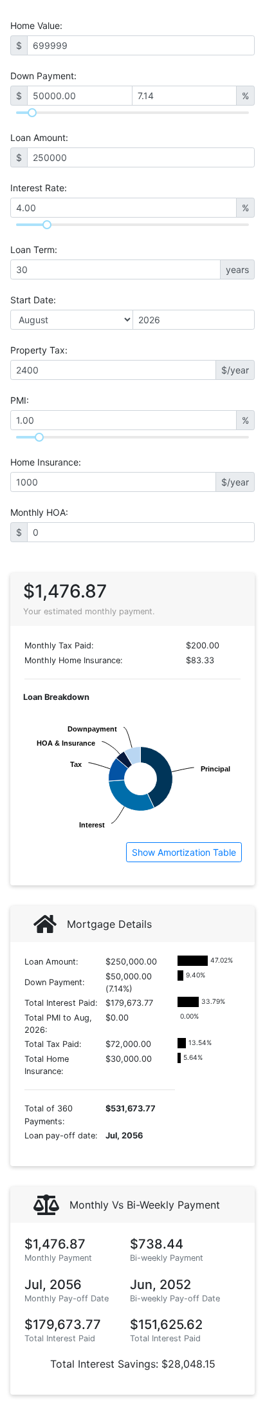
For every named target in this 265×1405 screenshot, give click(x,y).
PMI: (19, 400)
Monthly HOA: (39, 512)
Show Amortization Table (184, 852)
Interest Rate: (38, 187)
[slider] (32, 112)
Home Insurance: (45, 462)
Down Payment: (43, 75)
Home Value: (36, 25)
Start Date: (33, 299)
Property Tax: (39, 349)
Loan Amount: (39, 137)
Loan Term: (33, 249)
